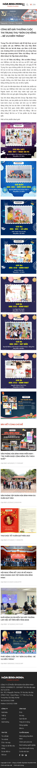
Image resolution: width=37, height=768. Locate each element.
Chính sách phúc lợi (25, 742)
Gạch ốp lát (23, 719)
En (34, 5)
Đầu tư (21, 728)
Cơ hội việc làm (24, 751)
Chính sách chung (19, 765)
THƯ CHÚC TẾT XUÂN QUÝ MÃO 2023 (15, 536)
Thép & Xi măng (24, 722)
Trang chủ (4, 23)
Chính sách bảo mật (6, 765)
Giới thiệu (4, 712)
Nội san (3, 755)
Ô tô (20, 712)
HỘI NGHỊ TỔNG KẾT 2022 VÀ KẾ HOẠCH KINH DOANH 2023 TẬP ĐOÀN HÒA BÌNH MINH (17, 575)
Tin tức (11, 23)
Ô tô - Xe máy (5, 742)
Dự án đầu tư (5, 751)
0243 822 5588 (8, 701)
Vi (31, 5)
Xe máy (21, 715)
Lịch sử (3, 719)
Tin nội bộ (19, 23)
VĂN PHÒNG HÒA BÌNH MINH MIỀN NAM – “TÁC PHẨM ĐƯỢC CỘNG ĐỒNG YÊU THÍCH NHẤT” (17, 456)
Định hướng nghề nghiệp (27, 745)
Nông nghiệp (23, 725)
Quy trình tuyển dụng (26, 748)
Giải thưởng (5, 722)
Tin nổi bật (5, 736)
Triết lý (3, 715)
